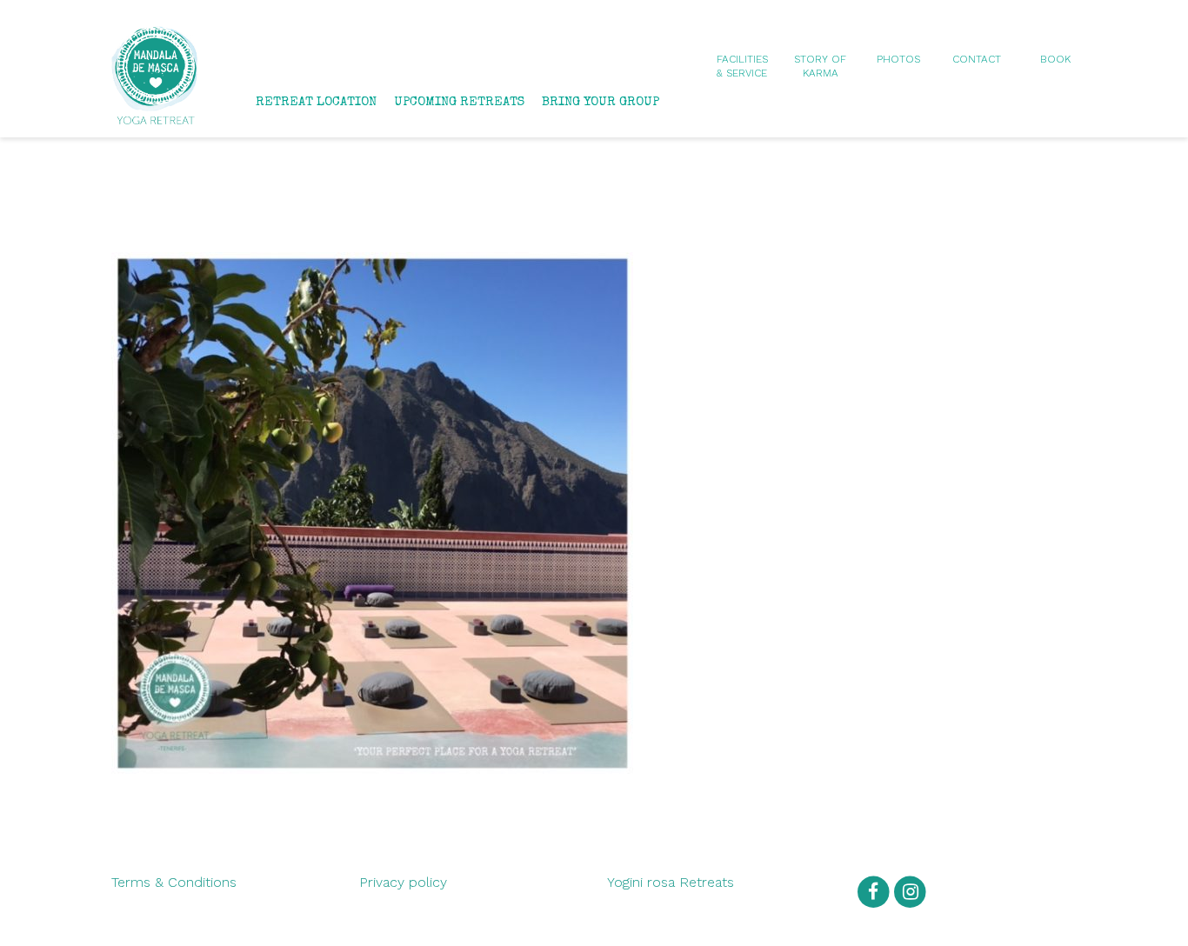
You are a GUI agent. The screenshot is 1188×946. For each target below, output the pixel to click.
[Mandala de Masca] (154, 116)
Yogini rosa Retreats (670, 882)
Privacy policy (403, 882)
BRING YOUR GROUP (600, 102)
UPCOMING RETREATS (459, 102)
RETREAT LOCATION (316, 102)
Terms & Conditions (174, 882)
